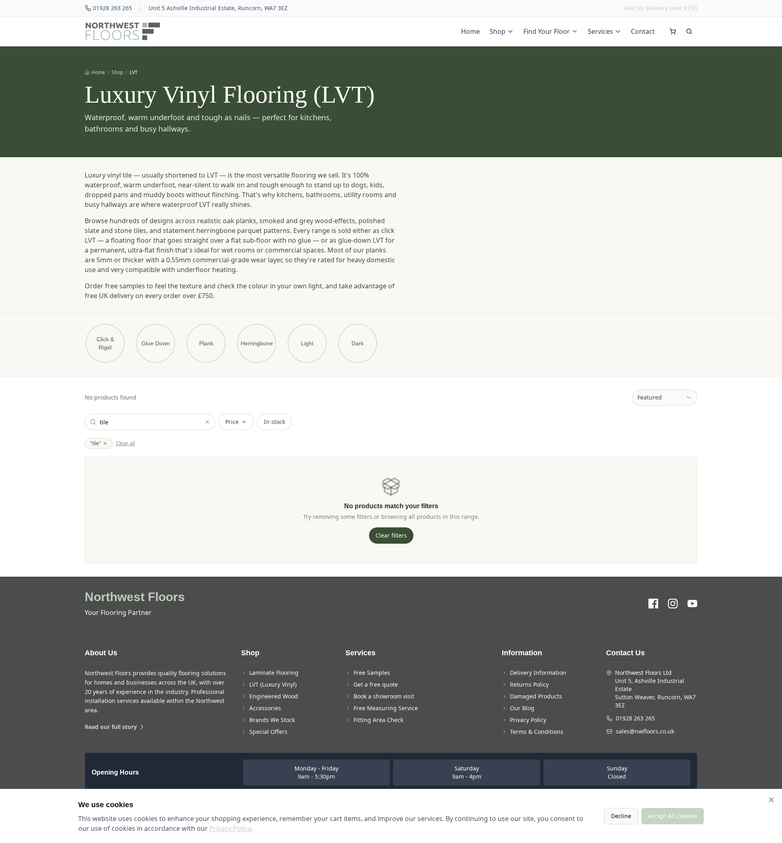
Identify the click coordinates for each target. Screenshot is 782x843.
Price (232, 422)
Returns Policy (529, 684)
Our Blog (522, 708)
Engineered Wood (273, 696)
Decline (621, 816)
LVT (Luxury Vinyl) (273, 684)
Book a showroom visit (384, 696)
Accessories (265, 708)
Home (470, 31)
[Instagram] (673, 603)
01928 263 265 (112, 8)
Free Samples (372, 672)
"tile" (95, 443)
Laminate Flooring (274, 672)
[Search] (689, 31)
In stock (274, 422)
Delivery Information (538, 672)
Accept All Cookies (672, 816)
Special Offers (268, 731)
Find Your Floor (546, 31)
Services (600, 31)
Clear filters (391, 535)
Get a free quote (376, 684)
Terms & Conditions (536, 731)
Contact (643, 31)
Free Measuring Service (386, 708)
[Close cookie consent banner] (771, 800)
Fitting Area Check (378, 720)
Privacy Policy (528, 720)
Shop (497, 31)
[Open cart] (673, 31)
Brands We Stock (272, 720)
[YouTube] (692, 603)
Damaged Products (536, 696)
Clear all (125, 443)
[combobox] (664, 397)
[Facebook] (653, 603)
